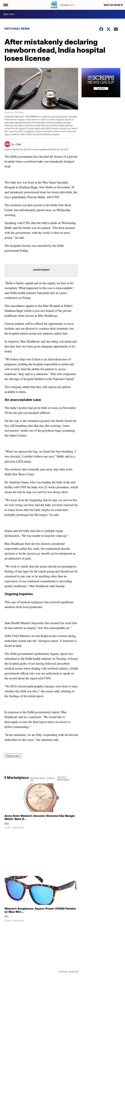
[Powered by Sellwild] (73, 972)
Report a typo (12, 755)
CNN (18, 144)
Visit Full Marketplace (63, 778)
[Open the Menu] (5, 5)
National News (17, 28)
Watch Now (112, 5)
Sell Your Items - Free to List (42, 779)
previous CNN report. (18, 461)
